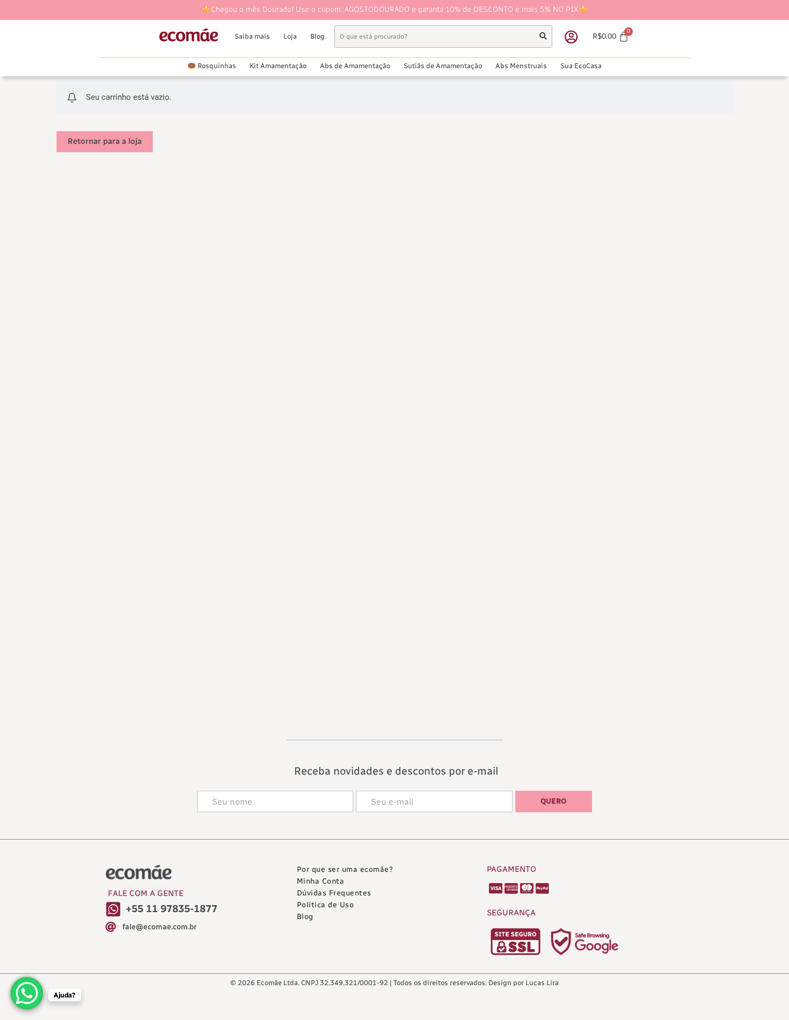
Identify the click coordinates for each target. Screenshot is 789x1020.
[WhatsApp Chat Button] (27, 993)
